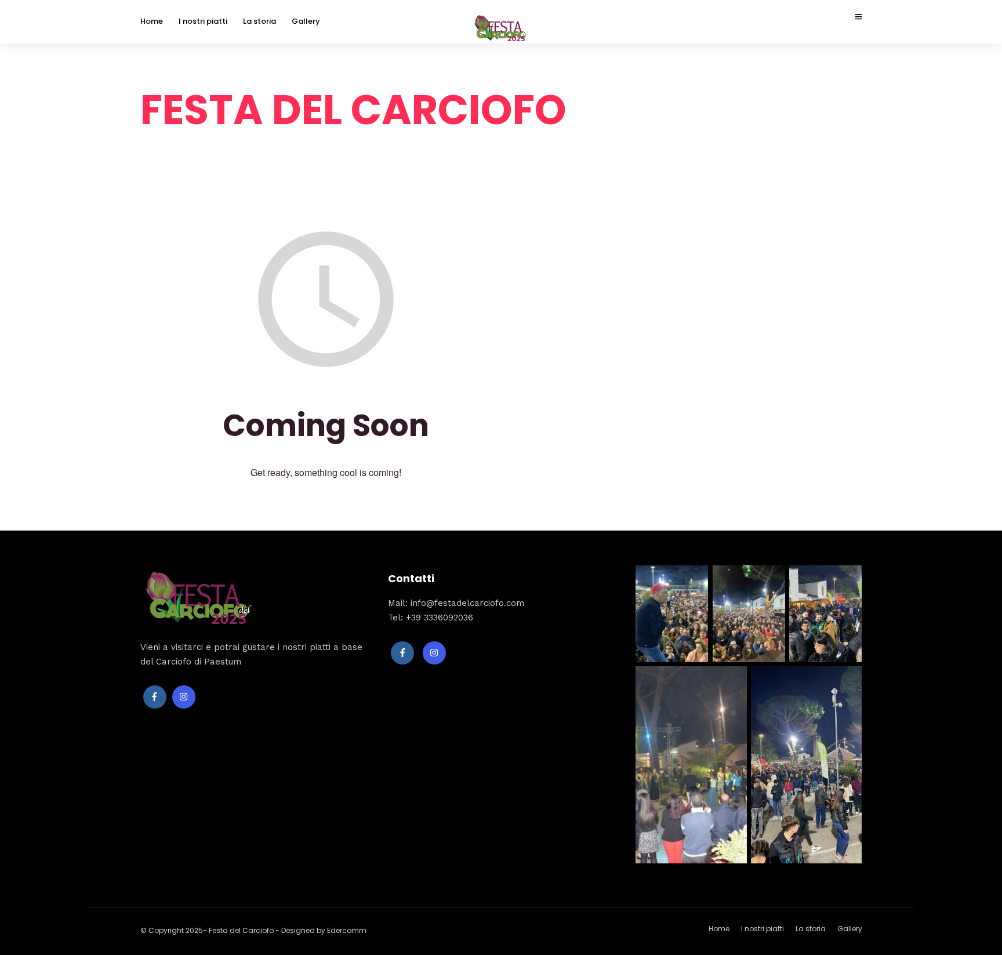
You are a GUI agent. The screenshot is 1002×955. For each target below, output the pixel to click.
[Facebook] (154, 697)
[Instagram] (183, 697)
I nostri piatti (203, 21)
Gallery (306, 21)
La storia (259, 21)
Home (151, 21)
